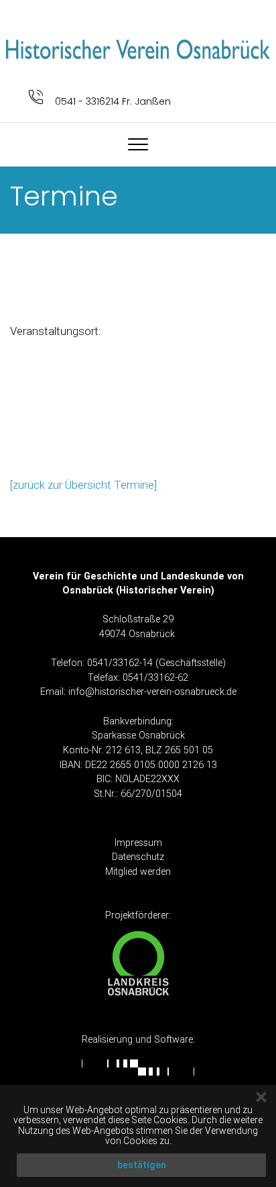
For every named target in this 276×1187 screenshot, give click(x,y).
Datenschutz (138, 857)
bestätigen (141, 1165)
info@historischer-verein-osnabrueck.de (152, 691)
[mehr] (138, 48)
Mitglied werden (138, 871)
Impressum (138, 843)
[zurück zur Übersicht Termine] (83, 484)
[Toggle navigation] (138, 144)
